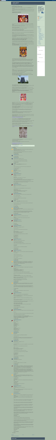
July (39, 32)
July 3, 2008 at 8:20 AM (16, 264)
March (39, 42)
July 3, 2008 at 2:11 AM (16, 192)
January (39, 44)
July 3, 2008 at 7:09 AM (16, 259)
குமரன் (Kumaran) (15, 260)
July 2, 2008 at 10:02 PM (16, 153)
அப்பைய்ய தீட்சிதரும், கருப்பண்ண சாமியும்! (17, 6)
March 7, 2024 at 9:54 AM (16, 431)
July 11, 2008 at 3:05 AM (16, 384)
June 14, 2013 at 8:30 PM (16, 414)
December (40, 28)
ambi (14, 163)
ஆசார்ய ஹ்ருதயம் (16, 2)
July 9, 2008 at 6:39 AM (16, 381)
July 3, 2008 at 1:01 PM (16, 288)
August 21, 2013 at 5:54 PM (16, 428)
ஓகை (14, 289)
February (39, 43)
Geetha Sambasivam (16, 207)
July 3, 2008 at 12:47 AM (16, 172)
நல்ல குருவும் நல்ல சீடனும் (41, 35)
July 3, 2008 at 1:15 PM (16, 291)
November (40, 29)
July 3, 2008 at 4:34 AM (16, 213)
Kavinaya (15, 148)
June (39, 40)
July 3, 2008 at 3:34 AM (16, 206)
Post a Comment (13, 432)
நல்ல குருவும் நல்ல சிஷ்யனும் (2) (41, 34)
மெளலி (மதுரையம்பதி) (16, 154)
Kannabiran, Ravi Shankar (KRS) (17, 193)
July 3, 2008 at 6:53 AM (16, 224)
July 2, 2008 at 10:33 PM (16, 156)
